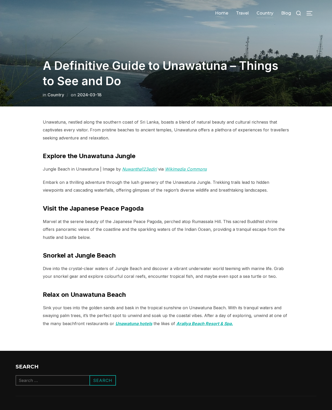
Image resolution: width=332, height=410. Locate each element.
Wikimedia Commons (186, 169)
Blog (286, 13)
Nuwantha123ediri (139, 169)
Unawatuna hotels (133, 323)
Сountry (265, 13)
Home (221, 13)
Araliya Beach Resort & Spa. (204, 323)
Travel (242, 13)
